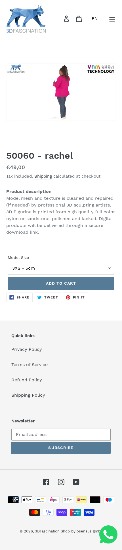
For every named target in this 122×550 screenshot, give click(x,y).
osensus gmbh (90, 531)
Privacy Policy (26, 349)
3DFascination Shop (52, 531)
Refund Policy (26, 380)
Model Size (18, 257)
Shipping (43, 176)
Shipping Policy (28, 395)
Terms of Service (29, 364)
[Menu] (112, 18)
